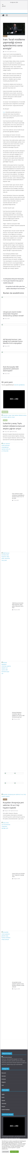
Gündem (5, 36)
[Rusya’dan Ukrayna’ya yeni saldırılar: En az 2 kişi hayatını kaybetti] (14, 795)
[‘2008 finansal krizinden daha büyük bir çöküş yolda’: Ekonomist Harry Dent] (6, 606)
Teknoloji (4, 1103)
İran (4, 112)
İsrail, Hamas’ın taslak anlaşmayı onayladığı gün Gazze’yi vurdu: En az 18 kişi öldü (18, 496)
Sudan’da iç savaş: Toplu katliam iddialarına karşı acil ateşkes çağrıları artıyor (14, 426)
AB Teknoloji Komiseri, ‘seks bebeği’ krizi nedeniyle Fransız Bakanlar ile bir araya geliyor (13, 341)
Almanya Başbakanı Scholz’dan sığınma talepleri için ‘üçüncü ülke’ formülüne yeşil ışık (18, 715)
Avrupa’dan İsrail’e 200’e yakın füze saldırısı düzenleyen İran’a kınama (15, 287)
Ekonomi (5, 420)
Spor (3, 1085)
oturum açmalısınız (19, 385)
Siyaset (3, 1100)
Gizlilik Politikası (6, 1109)
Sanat (3, 1097)
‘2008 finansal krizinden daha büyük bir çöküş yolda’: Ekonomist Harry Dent (17, 605)
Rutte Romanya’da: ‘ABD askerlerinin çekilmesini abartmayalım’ (11, 369)
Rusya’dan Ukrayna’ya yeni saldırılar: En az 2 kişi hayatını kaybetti (13, 805)
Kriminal (4, 1079)
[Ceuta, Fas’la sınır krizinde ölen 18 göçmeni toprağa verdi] (6, 876)
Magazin (4, 1082)
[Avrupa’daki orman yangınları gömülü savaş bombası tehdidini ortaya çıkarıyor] (6, 985)
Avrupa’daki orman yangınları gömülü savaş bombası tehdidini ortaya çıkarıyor (18, 984)
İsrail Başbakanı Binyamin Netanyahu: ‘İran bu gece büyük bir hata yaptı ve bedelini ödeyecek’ (13, 281)
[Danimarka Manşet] (3, 15)
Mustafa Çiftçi (13, 51)
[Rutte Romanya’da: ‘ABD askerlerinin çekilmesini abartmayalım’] (14, 352)
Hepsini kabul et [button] (14, 1151)
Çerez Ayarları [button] (5, 1151)
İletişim (3, 1106)
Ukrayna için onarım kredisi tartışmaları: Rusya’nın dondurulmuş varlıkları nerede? (13, 314)
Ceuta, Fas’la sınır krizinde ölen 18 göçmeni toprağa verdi (18, 875)
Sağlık (3, 1094)
